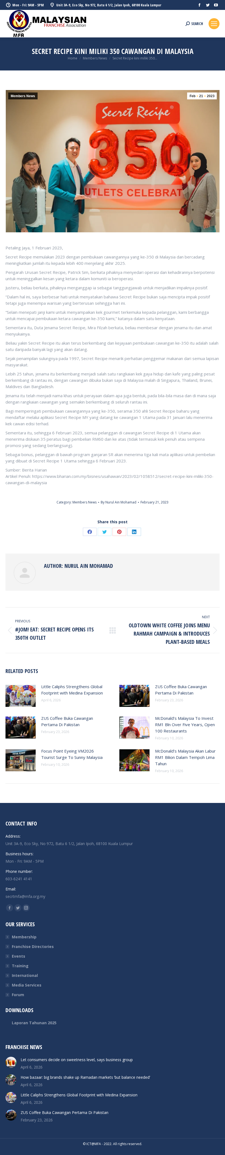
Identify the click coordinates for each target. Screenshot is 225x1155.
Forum (18, 994)
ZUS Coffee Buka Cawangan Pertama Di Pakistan (181, 690)
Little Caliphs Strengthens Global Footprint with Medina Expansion (72, 690)
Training (20, 965)
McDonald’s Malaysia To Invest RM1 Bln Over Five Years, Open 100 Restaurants (185, 724)
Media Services (26, 985)
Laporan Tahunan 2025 (34, 1022)
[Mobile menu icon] (214, 23)
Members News (23, 96)
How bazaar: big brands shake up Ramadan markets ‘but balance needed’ (85, 1077)
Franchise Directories (33, 946)
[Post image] (20, 696)
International (25, 975)
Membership (24, 936)
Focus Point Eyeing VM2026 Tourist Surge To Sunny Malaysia (72, 754)
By (118, 502)
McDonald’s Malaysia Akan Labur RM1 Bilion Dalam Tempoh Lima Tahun (185, 757)
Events (18, 956)
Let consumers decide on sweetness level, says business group (77, 1059)
